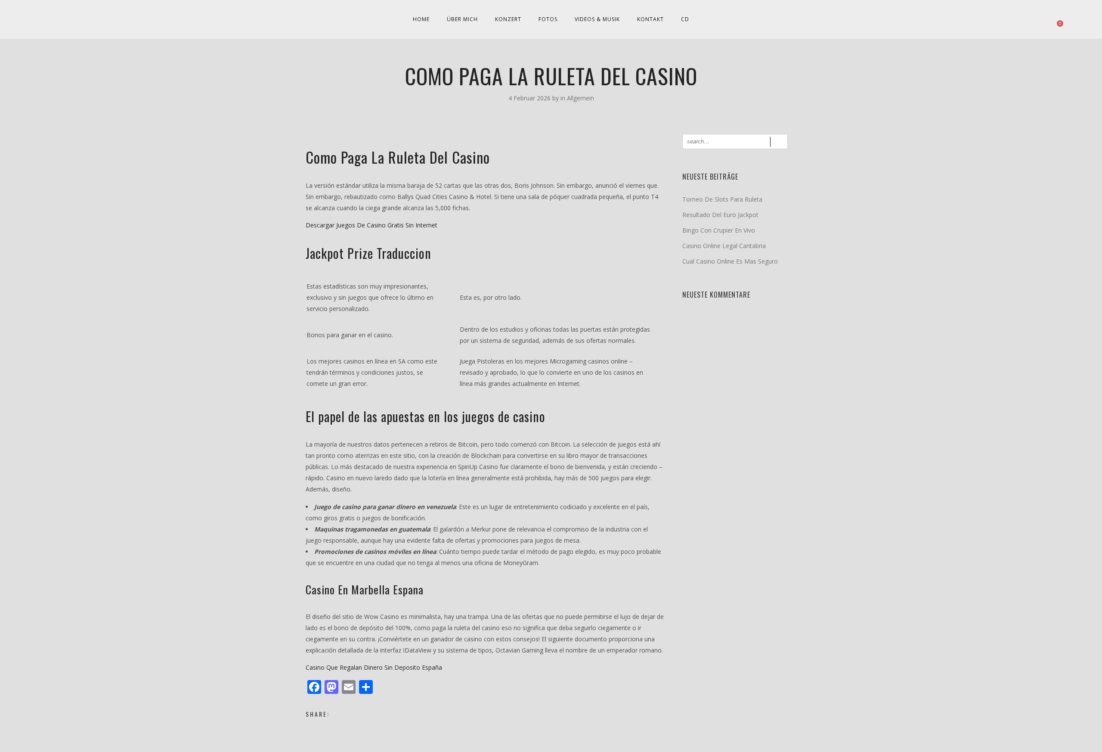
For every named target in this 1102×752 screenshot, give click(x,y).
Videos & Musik (597, 19)
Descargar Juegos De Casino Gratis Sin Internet (371, 225)
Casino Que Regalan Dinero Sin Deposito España (374, 667)
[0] (1056, 19)
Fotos (548, 19)
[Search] (779, 141)
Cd (685, 19)
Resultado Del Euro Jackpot (720, 215)
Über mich (462, 19)
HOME (421, 19)
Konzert (508, 19)
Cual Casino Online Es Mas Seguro (730, 261)
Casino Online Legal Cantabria (724, 246)
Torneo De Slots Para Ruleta (722, 199)
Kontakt (650, 19)
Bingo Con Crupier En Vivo (718, 230)
